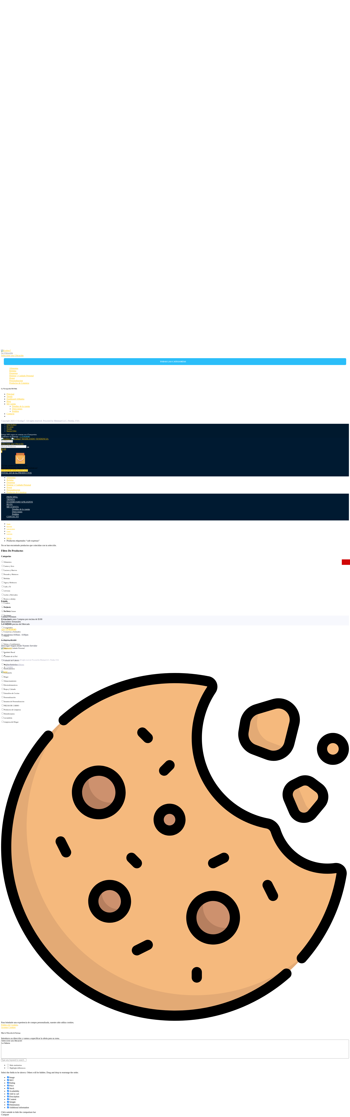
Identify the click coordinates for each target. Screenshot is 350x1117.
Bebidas (12, 371)
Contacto (10, 414)
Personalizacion (16, 380)
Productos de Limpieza (19, 383)
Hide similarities (15, 1065)
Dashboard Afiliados (15, 399)
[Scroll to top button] (343, 1110)
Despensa (13, 373)
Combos (7, 603)
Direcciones (17, 409)
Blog (9, 401)
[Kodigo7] (6, 350)
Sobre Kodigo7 (12, 425)
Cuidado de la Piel (11, 656)
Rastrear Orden (11, 431)
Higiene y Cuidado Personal (21, 376)
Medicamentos (9, 669)
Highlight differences (17, 1068)
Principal (10, 394)
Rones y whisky (10, 599)
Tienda (9, 396)
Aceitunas (7, 615)
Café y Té (7, 587)
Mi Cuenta (11, 404)
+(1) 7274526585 (8, 629)
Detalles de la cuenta (21, 406)
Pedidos (15, 411)
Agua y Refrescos (10, 583)
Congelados (8, 628)
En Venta (7, 611)
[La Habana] (175, 1043)
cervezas (7, 591)
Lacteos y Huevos (10, 570)
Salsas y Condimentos (12, 644)
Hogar (12, 378)
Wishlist (9, 429)
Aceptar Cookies (8, 1027)
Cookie (10, 667)
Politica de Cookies (9, 1025)
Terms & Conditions (15, 664)
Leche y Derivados (11, 595)
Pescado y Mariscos (11, 574)
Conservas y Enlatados (12, 632)
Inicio (9, 538)
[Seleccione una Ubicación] (175, 1041)
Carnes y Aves (9, 566)
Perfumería (8, 673)
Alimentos (13, 368)
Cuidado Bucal (9, 652)
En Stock (7, 607)
